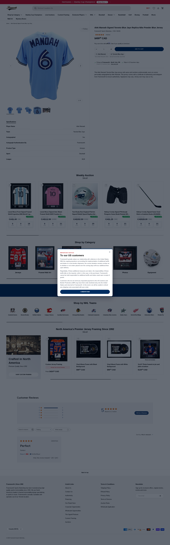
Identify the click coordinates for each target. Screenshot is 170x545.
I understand (85, 292)
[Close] (109, 252)
